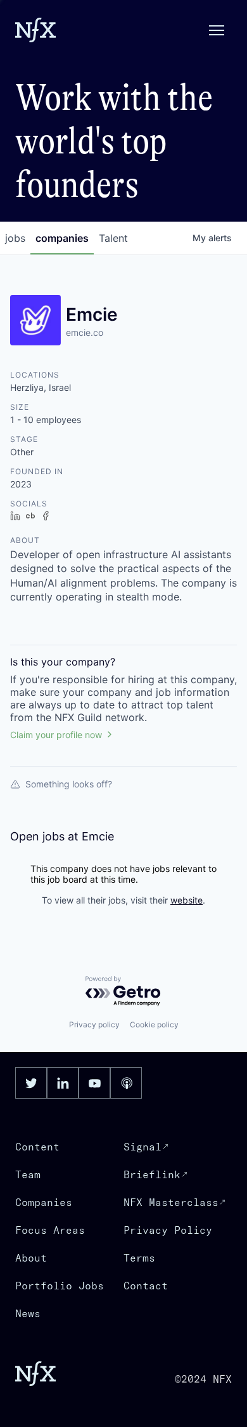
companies (62, 238)
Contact (146, 1285)
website (186, 900)
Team (28, 1174)
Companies (43, 1202)
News (28, 1313)
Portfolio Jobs (59, 1285)
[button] (216, 30)
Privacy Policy (168, 1230)
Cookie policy (154, 1024)
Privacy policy (94, 1024)
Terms (139, 1257)
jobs (15, 238)
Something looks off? (68, 784)
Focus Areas (50, 1230)
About (31, 1257)
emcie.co (84, 332)
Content (37, 1146)
